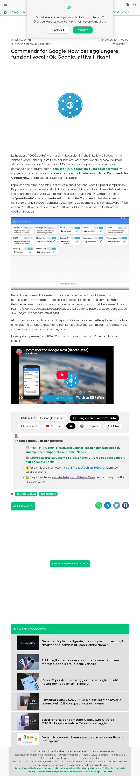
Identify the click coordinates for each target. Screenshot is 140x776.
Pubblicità (76, 771)
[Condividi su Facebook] (125, 505)
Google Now (48, 494)
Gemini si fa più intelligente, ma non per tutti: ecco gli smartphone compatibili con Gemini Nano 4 (82, 643)
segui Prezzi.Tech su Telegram (85, 467)
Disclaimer (35, 768)
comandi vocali (26, 494)
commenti (122, 44)
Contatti (107, 771)
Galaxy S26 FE (19, 12)
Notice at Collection (103, 768)
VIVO (125, 12)
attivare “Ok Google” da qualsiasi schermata (85, 169)
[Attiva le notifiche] (128, 4)
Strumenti (46, 44)
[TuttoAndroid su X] (70, 426)
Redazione (21, 768)
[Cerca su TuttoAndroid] (135, 5)
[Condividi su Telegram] (107, 505)
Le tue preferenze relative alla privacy (66, 768)
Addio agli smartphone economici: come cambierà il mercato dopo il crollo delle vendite (81, 662)
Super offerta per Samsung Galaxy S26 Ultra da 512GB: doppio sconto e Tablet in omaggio (77, 721)
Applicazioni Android (27, 44)
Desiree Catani (23, 39)
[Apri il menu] (5, 5)
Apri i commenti (23, 506)
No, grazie (58, 30)
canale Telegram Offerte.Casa (73, 477)
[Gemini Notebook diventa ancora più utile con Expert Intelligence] (28, 739)
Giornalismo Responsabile (52, 771)
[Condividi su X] (116, 505)
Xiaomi (114, 12)
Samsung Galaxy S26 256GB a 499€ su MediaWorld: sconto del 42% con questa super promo (81, 701)
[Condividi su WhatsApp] (98, 505)
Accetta (83, 30)
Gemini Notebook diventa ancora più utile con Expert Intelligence (82, 739)
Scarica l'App (92, 771)
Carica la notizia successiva (70, 563)
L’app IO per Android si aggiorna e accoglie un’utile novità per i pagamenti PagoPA (80, 681)
